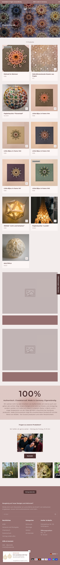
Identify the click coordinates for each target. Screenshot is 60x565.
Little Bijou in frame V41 (12, 188)
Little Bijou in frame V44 (41, 113)
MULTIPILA (8, 263)
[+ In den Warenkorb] (55, 69)
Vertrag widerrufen (30, 492)
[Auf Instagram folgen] (7, 554)
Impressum (6, 530)
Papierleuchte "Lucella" (40, 226)
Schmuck (29, 524)
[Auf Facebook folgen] (3, 554)
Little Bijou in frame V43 (12, 151)
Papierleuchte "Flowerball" (13, 113)
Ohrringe (29, 527)
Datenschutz (6, 533)
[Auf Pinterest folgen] (11, 554)
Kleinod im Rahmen (11, 74)
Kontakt (30, 456)
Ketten (28, 530)
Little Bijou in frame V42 (41, 151)
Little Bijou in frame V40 (41, 188)
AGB (3, 524)
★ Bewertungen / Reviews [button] (58, 284)
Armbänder (30, 533)
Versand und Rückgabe (10, 527)
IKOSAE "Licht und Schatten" (14, 226)
